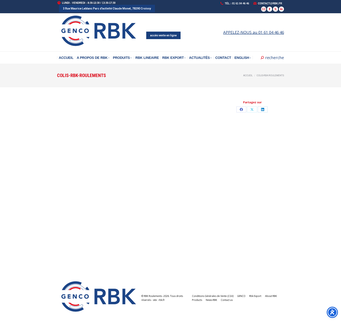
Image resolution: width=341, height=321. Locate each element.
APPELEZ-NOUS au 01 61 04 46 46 (253, 32)
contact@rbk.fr (270, 3)
